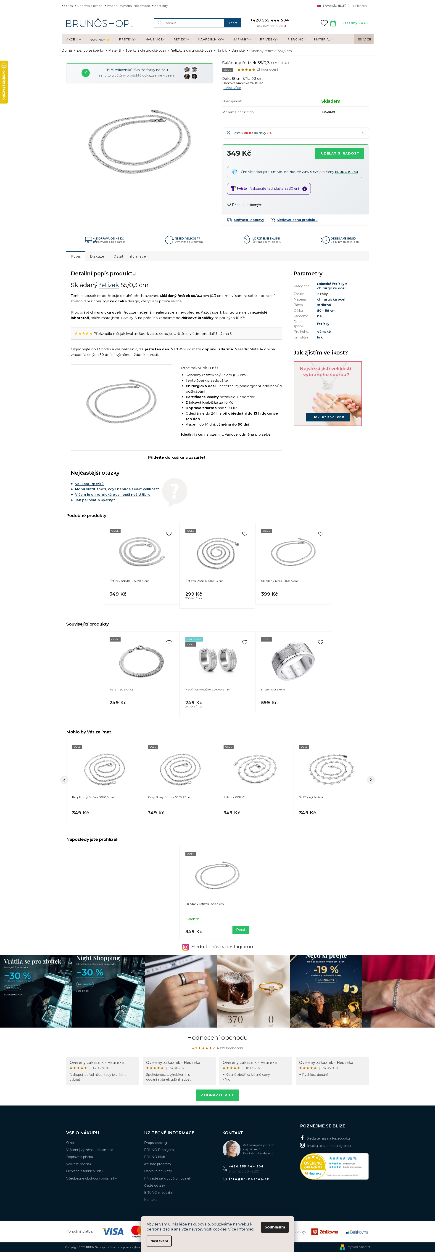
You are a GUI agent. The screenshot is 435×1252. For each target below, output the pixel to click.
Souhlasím (275, 1227)
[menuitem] (73, 39)
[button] (104, 811)
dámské (324, 332)
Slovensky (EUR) (334, 5)
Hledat (232, 23)
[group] (104, 780)
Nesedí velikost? (187, 238)
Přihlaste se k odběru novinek (167, 1178)
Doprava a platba (90, 6)
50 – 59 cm (326, 311)
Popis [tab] (76, 256)
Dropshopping (155, 1143)
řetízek (109, 285)
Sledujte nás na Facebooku (328, 1138)
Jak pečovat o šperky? (95, 500)
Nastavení (159, 1241)
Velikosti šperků (89, 484)
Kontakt (150, 1200)
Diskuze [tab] (97, 256)
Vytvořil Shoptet (359, 1247)
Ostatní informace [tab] (129, 256)
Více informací (241, 1229)
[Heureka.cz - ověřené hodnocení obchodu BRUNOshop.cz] (334, 1166)
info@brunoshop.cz (249, 1179)
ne (319, 316)
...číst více (232, 88)
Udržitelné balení (266, 238)
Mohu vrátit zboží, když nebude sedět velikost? (117, 489)
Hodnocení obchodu (217, 1037)
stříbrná (324, 305)
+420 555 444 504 (246, 1166)
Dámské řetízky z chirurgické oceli (332, 286)
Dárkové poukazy (158, 1171)
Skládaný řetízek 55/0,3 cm (204, 904)
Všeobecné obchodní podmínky (91, 1178)
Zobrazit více (217, 1095)
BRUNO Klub (154, 1157)
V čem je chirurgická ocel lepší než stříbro (113, 495)
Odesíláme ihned (343, 238)
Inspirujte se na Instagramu (329, 1146)
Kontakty (161, 6)
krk (320, 337)
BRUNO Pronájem (159, 1150)
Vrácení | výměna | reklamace (128, 6)
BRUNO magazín (158, 1193)
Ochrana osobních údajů (85, 1171)
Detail (240, 930)
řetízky (323, 324)
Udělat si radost (340, 153)
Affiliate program (157, 1164)
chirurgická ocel (331, 299)
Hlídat (294, 220)
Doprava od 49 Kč (110, 238)
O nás (68, 6)
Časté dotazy (154, 1185)
